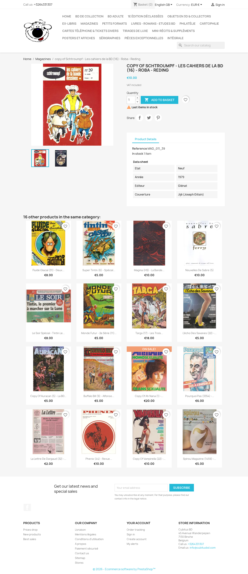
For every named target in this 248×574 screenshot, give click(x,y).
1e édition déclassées (145, 16)
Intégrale (175, 38)
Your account (138, 523)
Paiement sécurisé (86, 548)
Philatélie (188, 24)
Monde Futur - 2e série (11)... (99, 333)
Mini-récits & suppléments (173, 31)
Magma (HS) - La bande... (149, 270)
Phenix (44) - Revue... (99, 458)
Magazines (89, 24)
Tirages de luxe (135, 31)
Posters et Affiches (78, 38)
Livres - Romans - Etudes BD (153, 24)
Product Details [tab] (145, 139)
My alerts (132, 544)
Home (66, 16)
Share (139, 117)
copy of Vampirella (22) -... (149, 458)
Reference (139, 148)
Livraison (80, 529)
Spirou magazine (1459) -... (199, 458)
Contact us (82, 553)
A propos (80, 544)
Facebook (27, 507)
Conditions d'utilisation (89, 539)
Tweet (149, 117)
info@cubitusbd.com (203, 547)
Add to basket (159, 100)
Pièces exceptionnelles (144, 38)
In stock (137, 153)
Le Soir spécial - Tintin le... (48, 333)
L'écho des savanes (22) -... (199, 333)
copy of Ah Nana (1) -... (149, 396)
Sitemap (80, 558)
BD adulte (116, 16)
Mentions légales (85, 534)
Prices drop (30, 529)
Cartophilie (209, 24)
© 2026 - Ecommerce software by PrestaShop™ (124, 569)
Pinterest (158, 117)
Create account (137, 539)
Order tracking (136, 529)
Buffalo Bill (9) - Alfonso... (99, 396)
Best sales (29, 539)
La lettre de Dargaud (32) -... (48, 458)
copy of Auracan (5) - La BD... (48, 396)
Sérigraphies (109, 38)
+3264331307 (43, 5)
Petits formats (114, 24)
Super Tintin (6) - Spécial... (98, 270)
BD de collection (89, 16)
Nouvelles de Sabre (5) (199, 270)
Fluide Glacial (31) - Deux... (48, 270)
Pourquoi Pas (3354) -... (199, 396)
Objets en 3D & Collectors (189, 16)
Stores (79, 562)
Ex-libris (69, 24)
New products (32, 534)
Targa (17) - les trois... (149, 333)
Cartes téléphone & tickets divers (90, 31)
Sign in (131, 534)
